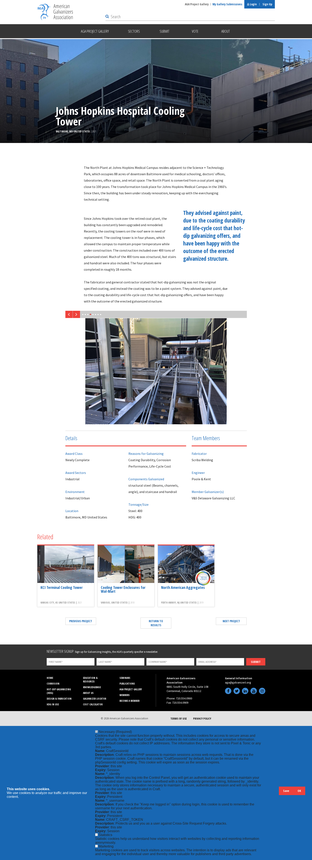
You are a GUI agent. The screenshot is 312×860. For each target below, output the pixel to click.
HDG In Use (53, 704)
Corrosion (53, 683)
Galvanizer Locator (94, 698)
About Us (88, 693)
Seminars (124, 678)
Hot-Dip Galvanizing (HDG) (59, 691)
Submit (256, 662)
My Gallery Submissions (227, 4)
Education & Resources (90, 679)
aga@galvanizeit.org (238, 682)
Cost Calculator (93, 704)
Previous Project (80, 621)
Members (124, 695)
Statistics (105, 835)
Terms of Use (178, 718)
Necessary (115, 732)
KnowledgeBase (92, 687)
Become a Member (129, 701)
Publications (127, 683)
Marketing (106, 846)
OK (299, 791)
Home (50, 678)
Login (253, 4)
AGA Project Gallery (197, 4)
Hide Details (273, 793)
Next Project (231, 621)
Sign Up (267, 4)
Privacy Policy (202, 718)
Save (286, 791)
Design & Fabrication (59, 698)
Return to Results (156, 623)
